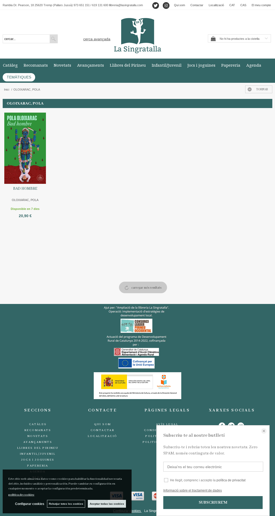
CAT (232, 5)
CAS (243, 5)
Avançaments (90, 65)
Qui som (179, 5)
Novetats (62, 65)
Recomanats (36, 65)
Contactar (196, 5)
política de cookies (21, 495)
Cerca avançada (96, 39)
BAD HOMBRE (25, 188)
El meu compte (261, 5)
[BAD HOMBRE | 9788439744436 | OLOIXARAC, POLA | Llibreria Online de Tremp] (25, 147)
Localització (216, 5)
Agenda (253, 65)
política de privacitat (230, 480)
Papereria (230, 65)
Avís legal (167, 424)
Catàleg (10, 65)
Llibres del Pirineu (128, 65)
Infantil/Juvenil (167, 65)
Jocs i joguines (201, 65)
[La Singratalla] (137, 35)
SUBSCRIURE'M (213, 502)
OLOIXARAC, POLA (25, 200)
